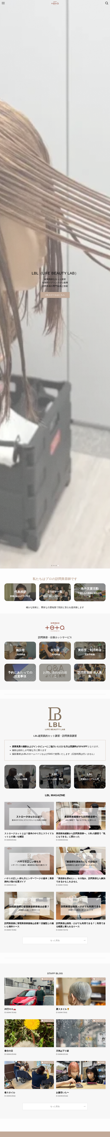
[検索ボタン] (107, 3)
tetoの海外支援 (55, 295)
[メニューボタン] (3, 3)
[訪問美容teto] (55, 3)
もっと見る (55, 940)
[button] (51, 565)
